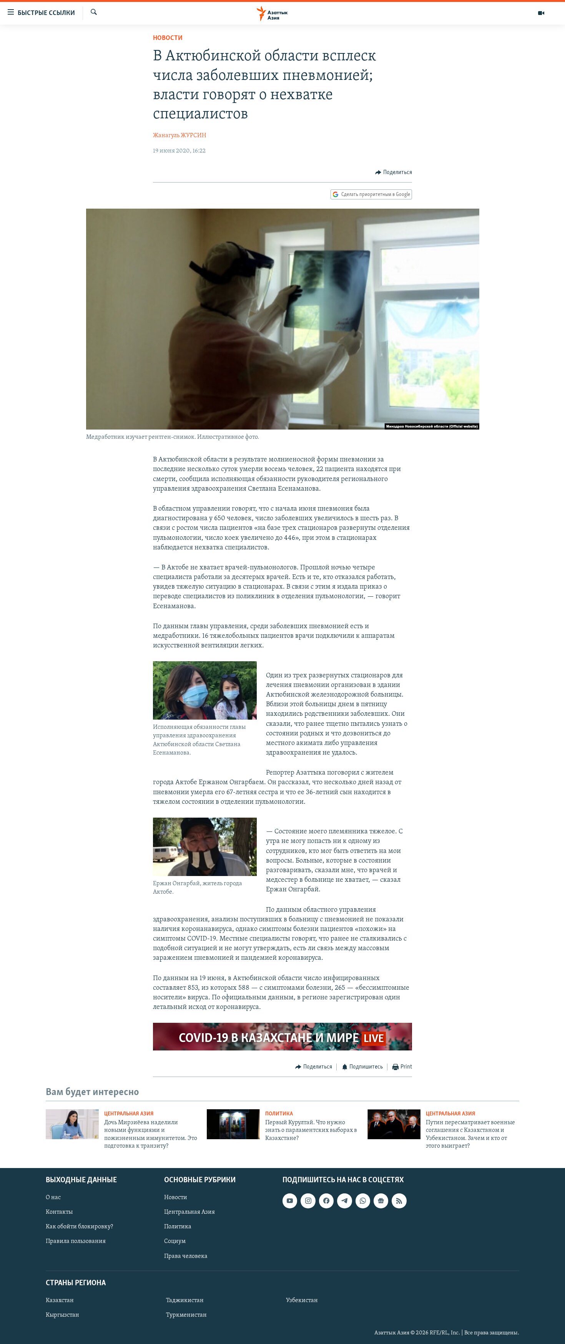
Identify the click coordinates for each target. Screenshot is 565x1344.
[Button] (393, 173)
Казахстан (60, 1300)
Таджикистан (185, 1300)
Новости (168, 38)
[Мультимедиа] (541, 13)
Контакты (59, 1212)
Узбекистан (302, 1300)
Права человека (186, 1256)
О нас (53, 1198)
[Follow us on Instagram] (308, 1200)
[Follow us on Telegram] (344, 1200)
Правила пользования (76, 1241)
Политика (279, 1114)
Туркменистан (186, 1315)
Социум (175, 1241)
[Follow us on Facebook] (326, 1200)
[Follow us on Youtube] (289, 1200)
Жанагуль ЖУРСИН (179, 136)
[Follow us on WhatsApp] (363, 1200)
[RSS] (399, 1200)
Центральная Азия (129, 1114)
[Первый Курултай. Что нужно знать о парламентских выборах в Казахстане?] (233, 1124)
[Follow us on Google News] (381, 1200)
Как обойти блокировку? (79, 1227)
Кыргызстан (62, 1315)
